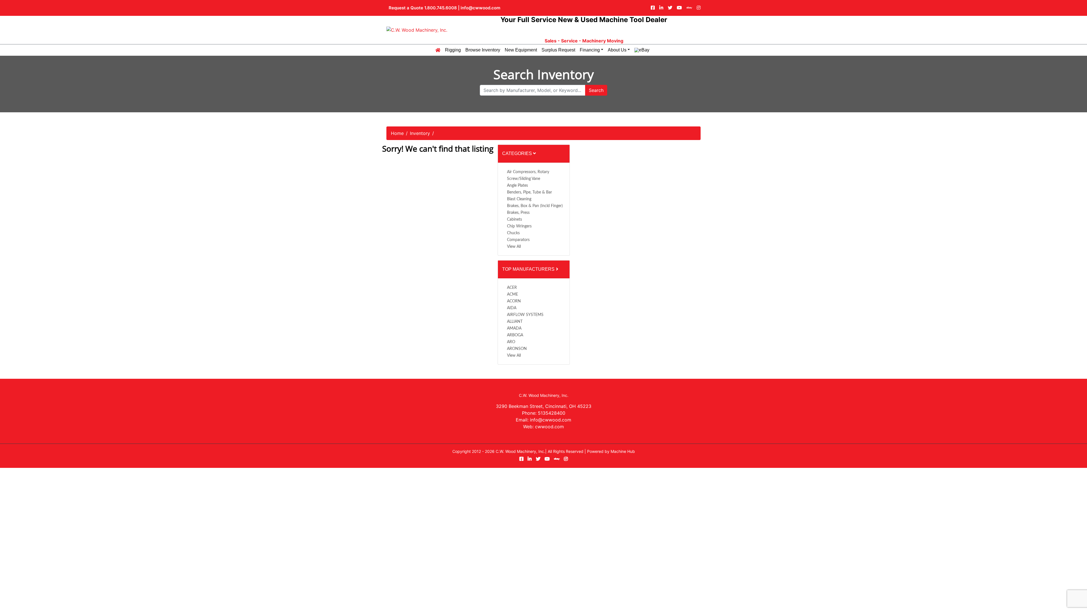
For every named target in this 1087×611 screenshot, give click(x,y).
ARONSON (517, 349)
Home (397, 133)
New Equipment (521, 50)
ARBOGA (515, 335)
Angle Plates (517, 186)
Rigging (453, 50)
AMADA (514, 328)
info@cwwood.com (480, 7)
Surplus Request (558, 50)
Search (596, 90)
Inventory (420, 133)
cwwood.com (549, 426)
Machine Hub (623, 451)
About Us (617, 50)
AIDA (511, 308)
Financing (590, 50)
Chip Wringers (519, 226)
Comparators (518, 240)
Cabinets (514, 219)
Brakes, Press (518, 213)
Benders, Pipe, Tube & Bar (529, 192)
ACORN (514, 301)
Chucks (513, 233)
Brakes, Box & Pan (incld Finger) (535, 206)
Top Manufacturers (529, 269)
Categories (517, 153)
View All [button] (514, 247)
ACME (512, 294)
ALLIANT (515, 322)
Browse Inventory (482, 50)
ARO (511, 342)
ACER (512, 288)
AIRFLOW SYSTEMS (525, 315)
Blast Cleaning (519, 199)
